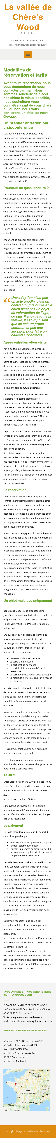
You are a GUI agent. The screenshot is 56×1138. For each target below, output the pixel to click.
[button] (28, 54)
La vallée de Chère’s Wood (28, 17)
